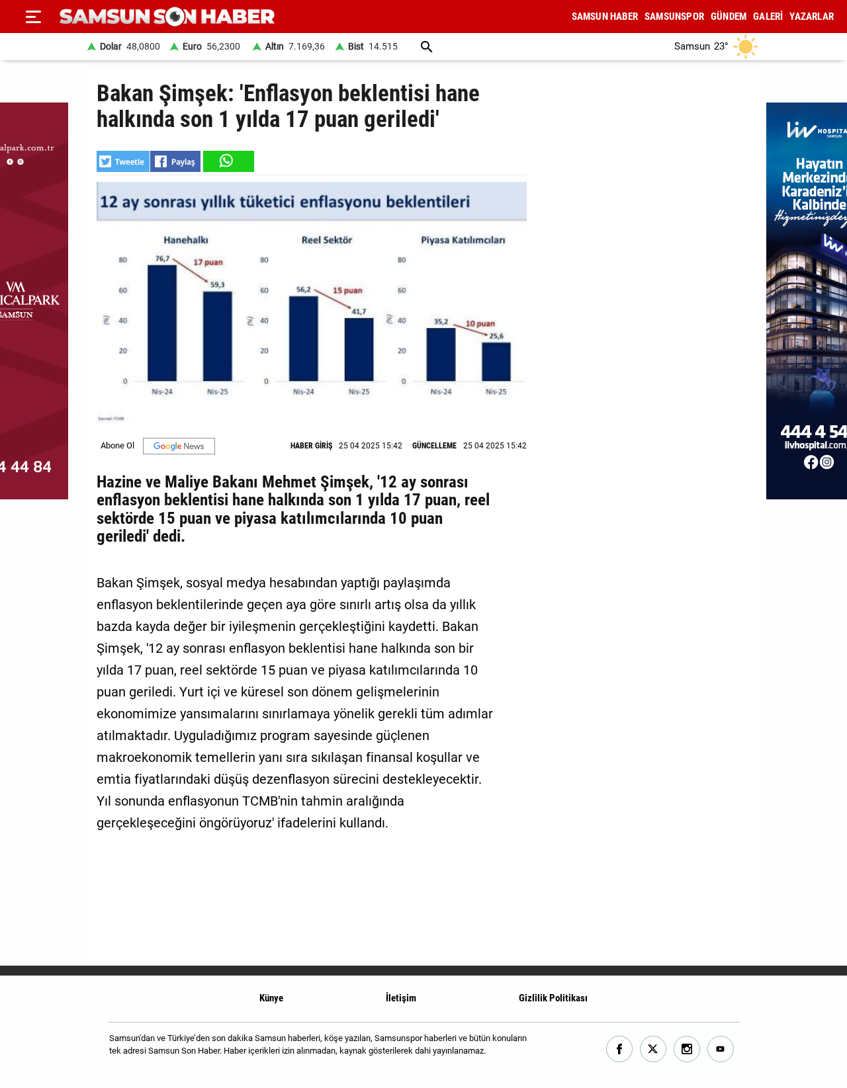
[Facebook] (619, 1049)
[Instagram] (687, 1049)
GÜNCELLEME (434, 445)
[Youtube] (721, 1049)
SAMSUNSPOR (674, 16)
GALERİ (768, 16)
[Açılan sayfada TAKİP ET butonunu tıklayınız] (179, 446)
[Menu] (33, 16)
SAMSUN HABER (605, 16)
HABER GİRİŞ (311, 445)
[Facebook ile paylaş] (175, 161)
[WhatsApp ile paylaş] (227, 161)
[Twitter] (653, 1049)
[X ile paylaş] (123, 161)
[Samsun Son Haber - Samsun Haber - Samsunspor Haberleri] (167, 17)
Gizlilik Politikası (553, 998)
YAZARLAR (811, 16)
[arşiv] (427, 47)
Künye (271, 998)
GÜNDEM (728, 16)
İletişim (401, 998)
